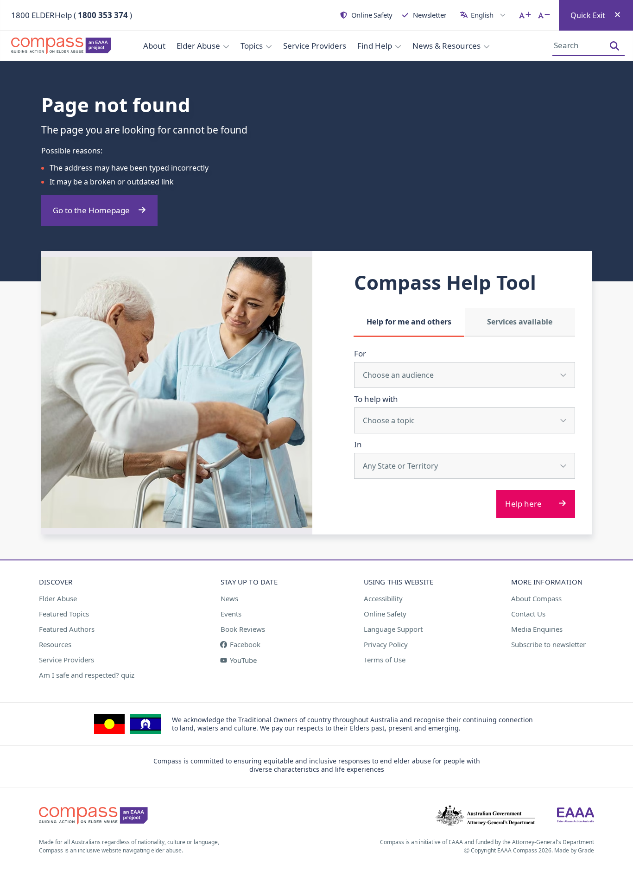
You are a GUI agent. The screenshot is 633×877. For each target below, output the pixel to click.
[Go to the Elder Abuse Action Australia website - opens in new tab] (575, 816)
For (360, 353)
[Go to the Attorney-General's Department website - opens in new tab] (485, 816)
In (358, 444)
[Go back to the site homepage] (55, 46)
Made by (574, 850)
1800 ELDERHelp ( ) (71, 15)
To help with (376, 399)
